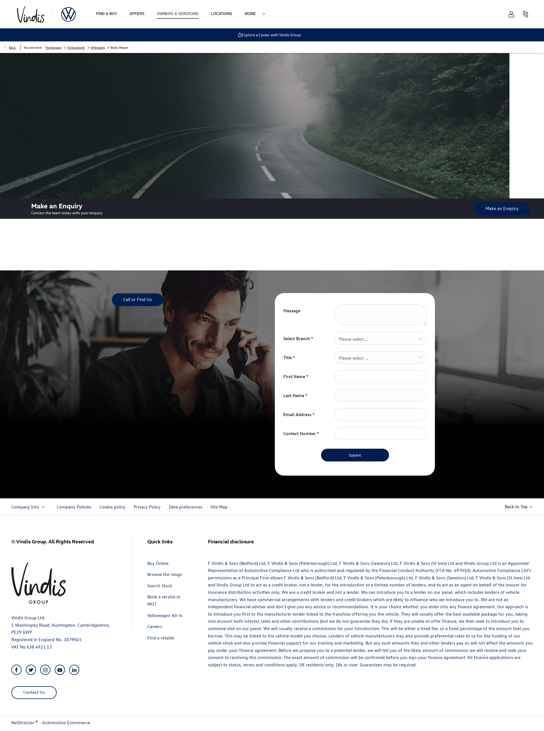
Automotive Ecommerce (66, 722)
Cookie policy (112, 507)
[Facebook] (16, 669)
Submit (355, 455)
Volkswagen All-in (164, 615)
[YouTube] (59, 669)
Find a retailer (161, 638)
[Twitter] (30, 669)
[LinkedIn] (74, 669)
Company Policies (74, 507)
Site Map (219, 507)
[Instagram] (45, 669)
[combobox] (380, 338)
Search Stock (159, 585)
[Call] (525, 14)
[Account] (511, 14)
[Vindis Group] (30, 14)
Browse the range (164, 574)
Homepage (53, 47)
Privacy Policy (147, 507)
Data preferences (185, 507)
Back (12, 47)
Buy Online (158, 563)
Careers (154, 626)
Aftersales (98, 47)
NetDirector (23, 722)
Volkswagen (76, 47)
